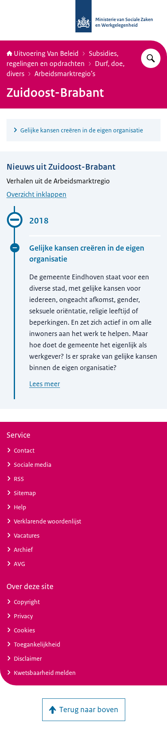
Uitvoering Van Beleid (46, 53)
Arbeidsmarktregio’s (64, 73)
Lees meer (44, 383)
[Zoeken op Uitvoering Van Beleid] (151, 58)
